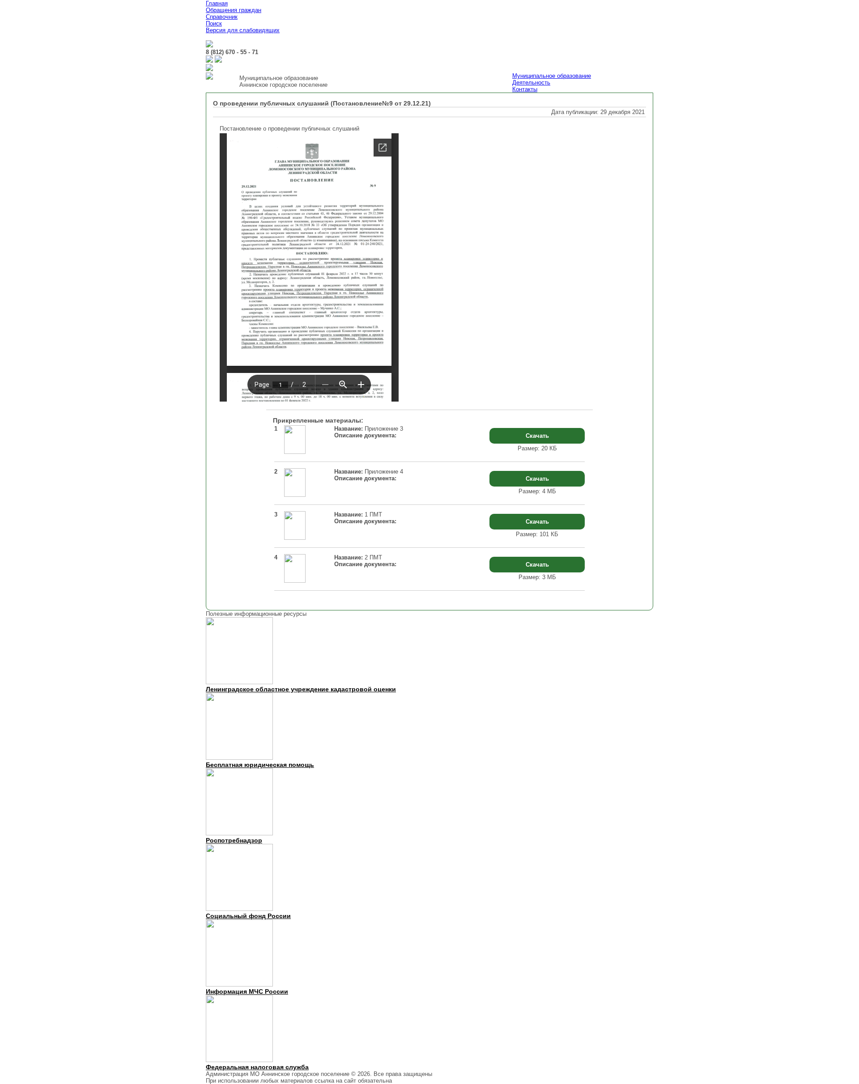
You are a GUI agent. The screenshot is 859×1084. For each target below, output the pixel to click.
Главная (217, 3)
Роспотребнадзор (234, 840)
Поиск (214, 23)
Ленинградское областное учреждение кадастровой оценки (301, 689)
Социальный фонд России (248, 915)
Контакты (524, 89)
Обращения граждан (233, 10)
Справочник (222, 16)
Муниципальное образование (551, 75)
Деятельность (531, 82)
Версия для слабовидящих (243, 30)
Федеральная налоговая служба (257, 1067)
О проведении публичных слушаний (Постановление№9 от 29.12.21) (322, 103)
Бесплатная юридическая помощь (260, 764)
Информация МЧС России (247, 991)
